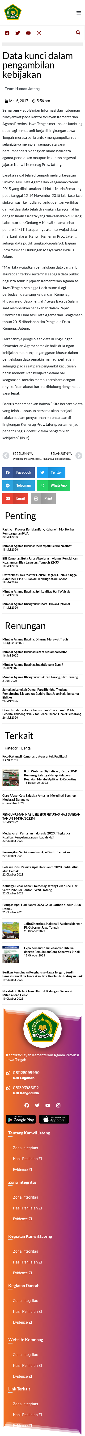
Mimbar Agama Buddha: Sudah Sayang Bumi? (32, 664)
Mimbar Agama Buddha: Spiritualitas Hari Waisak (36, 591)
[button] (79, 13)
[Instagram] (39, 33)
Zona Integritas (25, 1148)
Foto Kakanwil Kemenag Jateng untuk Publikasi (34, 756)
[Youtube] (28, 33)
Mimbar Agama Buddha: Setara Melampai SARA (34, 652)
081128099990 (26, 1072)
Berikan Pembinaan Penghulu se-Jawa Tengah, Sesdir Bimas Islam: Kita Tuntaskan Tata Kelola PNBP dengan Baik (42, 974)
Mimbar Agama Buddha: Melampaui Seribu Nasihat (37, 546)
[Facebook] (7, 33)
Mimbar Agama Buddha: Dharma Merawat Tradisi (35, 639)
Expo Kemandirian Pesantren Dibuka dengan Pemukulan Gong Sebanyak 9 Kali (52, 950)
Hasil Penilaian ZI (27, 1159)
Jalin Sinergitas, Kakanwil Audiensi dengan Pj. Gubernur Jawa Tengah (53, 926)
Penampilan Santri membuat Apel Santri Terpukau (36, 852)
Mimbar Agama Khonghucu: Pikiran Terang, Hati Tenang (40, 677)
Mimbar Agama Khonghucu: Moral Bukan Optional (36, 604)
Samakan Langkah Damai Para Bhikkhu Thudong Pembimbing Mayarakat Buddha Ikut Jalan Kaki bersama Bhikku (40, 693)
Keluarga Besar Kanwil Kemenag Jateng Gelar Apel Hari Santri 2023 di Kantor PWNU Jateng (40, 888)
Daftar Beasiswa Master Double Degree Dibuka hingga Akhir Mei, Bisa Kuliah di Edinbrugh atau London (39, 577)
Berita (26, 748)
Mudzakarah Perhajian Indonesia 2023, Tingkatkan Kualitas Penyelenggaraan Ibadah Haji (36, 835)
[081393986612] (8, 1088)
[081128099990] (8, 1072)
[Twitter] (17, 33)
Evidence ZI (22, 1169)
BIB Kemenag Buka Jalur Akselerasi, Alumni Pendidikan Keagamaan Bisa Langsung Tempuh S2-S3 (39, 560)
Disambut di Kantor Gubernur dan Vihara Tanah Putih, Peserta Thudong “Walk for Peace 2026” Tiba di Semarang (41, 712)
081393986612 (26, 1088)
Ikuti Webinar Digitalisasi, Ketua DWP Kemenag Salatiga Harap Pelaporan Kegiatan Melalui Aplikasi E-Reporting (50, 775)
